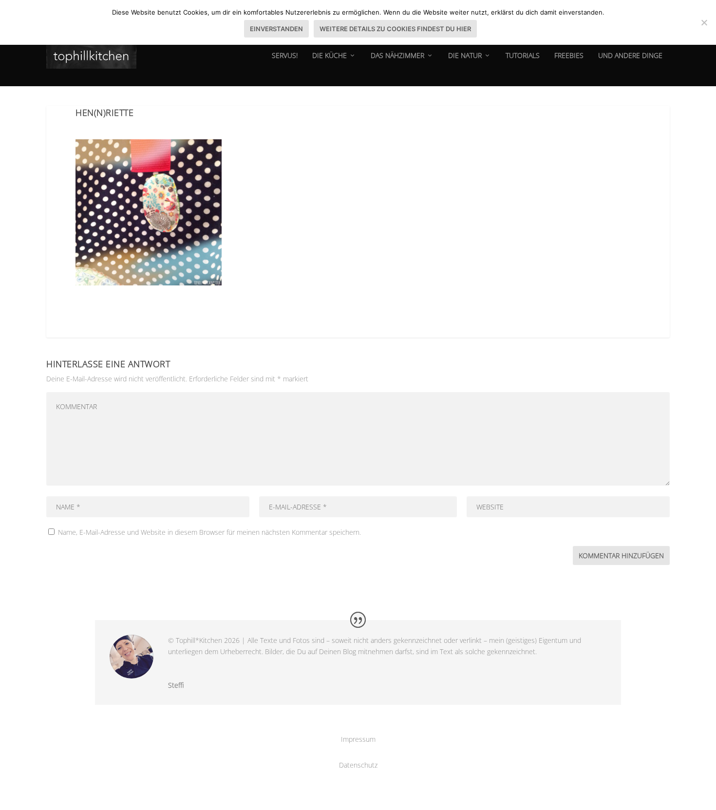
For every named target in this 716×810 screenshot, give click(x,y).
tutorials (523, 56)
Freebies (569, 56)
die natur (465, 56)
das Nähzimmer (397, 56)
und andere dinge (630, 56)
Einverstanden (276, 29)
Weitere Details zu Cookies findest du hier (395, 29)
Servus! (285, 56)
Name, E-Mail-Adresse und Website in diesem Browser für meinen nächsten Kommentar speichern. (209, 532)
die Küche (329, 56)
